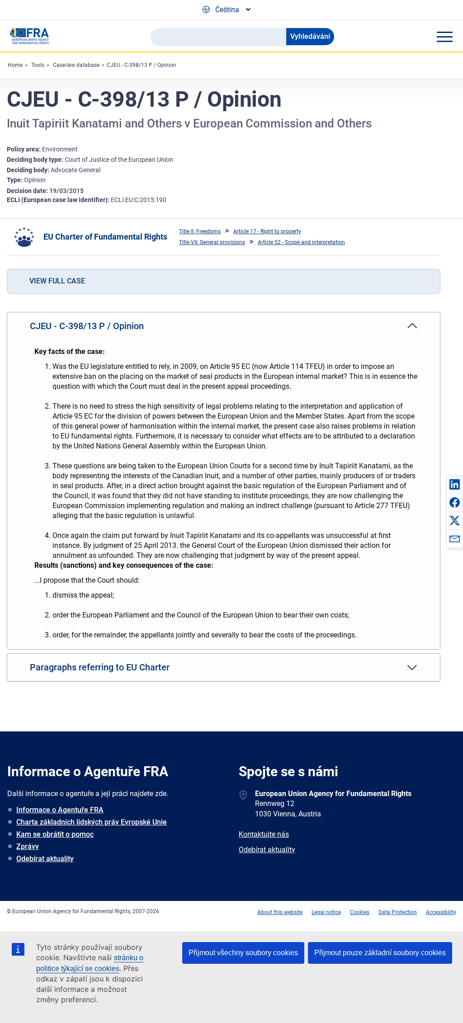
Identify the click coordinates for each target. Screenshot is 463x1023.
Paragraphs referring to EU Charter (100, 667)
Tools (37, 65)
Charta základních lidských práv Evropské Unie (91, 822)
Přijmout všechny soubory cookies (243, 953)
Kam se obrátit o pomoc (55, 834)
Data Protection (397, 912)
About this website (279, 912)
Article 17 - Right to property (267, 231)
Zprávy (27, 846)
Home (15, 65)
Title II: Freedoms (200, 231)
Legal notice (326, 912)
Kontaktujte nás (264, 834)
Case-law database (76, 65)
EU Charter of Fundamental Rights (105, 236)
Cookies (359, 912)
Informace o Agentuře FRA (60, 810)
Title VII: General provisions (212, 242)
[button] (454, 484)
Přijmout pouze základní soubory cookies (380, 953)
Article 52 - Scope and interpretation (301, 242)
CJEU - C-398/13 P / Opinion (141, 65)
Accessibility (441, 912)
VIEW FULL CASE (57, 281)
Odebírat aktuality (45, 858)
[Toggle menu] (444, 36)
